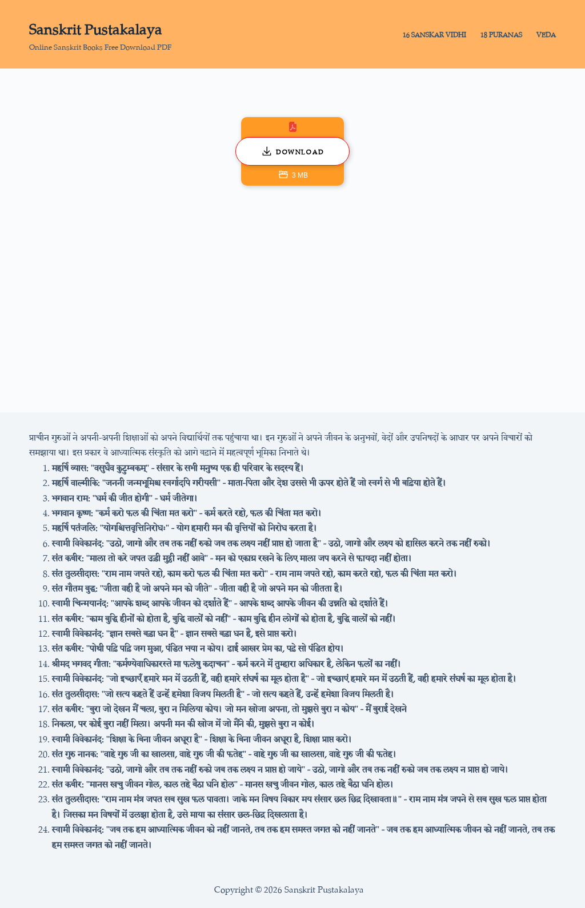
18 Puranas (501, 34)
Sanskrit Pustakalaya (95, 27)
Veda (546, 34)
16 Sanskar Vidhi (434, 34)
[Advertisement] (292, 293)
